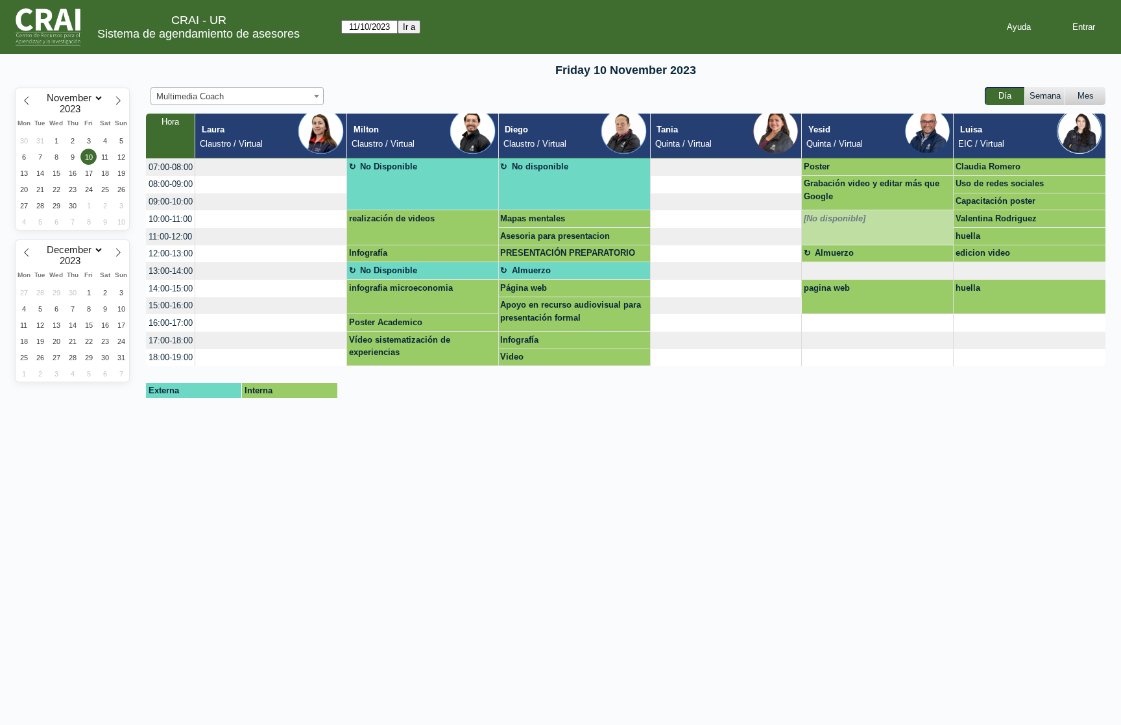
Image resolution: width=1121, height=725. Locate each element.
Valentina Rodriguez (996, 218)
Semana (1045, 96)
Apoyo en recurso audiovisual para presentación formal (570, 311)
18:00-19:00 (171, 357)
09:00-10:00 (171, 201)
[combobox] (237, 96)
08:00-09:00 (171, 184)
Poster (817, 166)
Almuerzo (834, 253)
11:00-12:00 (170, 236)
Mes (1086, 96)
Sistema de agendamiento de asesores (198, 33)
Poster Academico (385, 322)
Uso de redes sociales (1000, 183)
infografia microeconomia (401, 288)
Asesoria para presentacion (555, 236)
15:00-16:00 (171, 305)
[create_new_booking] (270, 167)
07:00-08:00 (171, 167)
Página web (523, 288)
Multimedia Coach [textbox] (190, 96)
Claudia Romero (988, 166)
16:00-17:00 (171, 323)
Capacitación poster (995, 201)
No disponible (540, 166)
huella (968, 236)
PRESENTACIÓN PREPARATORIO (567, 253)
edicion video (983, 253)
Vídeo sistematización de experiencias (399, 346)
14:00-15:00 (171, 288)
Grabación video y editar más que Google (871, 189)
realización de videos (392, 218)
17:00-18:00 (171, 340)
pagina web (827, 288)
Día (1004, 96)
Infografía (368, 253)
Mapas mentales (532, 218)
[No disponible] (834, 218)
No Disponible (388, 166)
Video (512, 357)
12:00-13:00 (171, 253)
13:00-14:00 (171, 271)
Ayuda (1019, 27)
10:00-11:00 (170, 219)
